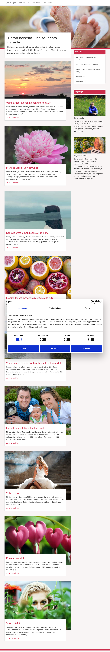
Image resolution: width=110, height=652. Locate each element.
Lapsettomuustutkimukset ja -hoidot (26, 428)
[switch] (43, 339)
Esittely (22, 3)
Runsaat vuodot (15, 558)
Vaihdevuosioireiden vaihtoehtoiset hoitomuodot (33, 363)
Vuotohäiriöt (13, 623)
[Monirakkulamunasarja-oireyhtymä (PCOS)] (38, 280)
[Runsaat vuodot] (38, 540)
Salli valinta (55, 348)
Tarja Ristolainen (34, 3)
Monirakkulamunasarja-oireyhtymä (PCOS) (29, 298)
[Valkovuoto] (38, 475)
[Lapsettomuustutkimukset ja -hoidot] (38, 410)
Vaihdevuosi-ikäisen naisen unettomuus (28, 102)
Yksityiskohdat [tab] (55, 308)
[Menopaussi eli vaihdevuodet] (38, 150)
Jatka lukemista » (12, 118)
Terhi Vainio (47, 3)
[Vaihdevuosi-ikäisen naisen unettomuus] (38, 85)
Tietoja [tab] (87, 308)
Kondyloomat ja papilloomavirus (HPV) (27, 232)
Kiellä (23, 348)
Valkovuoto (12, 493)
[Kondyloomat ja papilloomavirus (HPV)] (38, 215)
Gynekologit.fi (10, 3)
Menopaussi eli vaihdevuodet (22, 167)
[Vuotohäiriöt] (38, 605)
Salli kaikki (86, 348)
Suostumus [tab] (22, 308)
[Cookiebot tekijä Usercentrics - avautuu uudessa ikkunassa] (92, 302)
